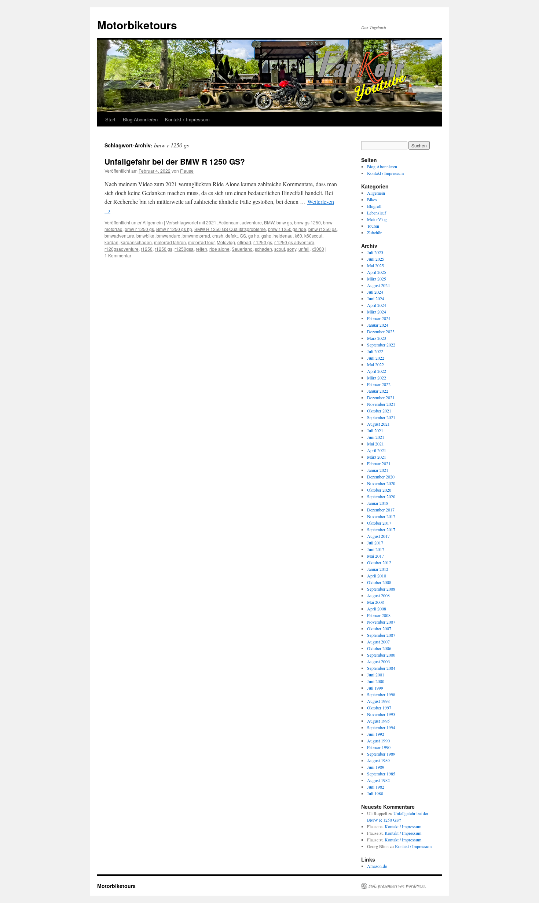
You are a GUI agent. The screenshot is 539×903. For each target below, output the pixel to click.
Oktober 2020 (379, 490)
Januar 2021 (377, 470)
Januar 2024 (377, 325)
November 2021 (381, 404)
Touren (373, 226)
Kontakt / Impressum (187, 119)
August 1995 (378, 721)
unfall (303, 249)
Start (110, 119)
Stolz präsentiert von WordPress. (397, 886)
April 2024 (376, 305)
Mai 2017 (375, 556)
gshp (266, 235)
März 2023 (376, 338)
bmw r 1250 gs (139, 229)
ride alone (219, 249)
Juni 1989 (375, 767)
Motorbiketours (137, 25)
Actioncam (229, 222)
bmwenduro (168, 235)
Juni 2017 (375, 549)
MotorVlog (377, 219)
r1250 (147, 249)
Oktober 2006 (379, 648)
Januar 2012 (377, 569)
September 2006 (381, 655)
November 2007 (381, 622)
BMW (269, 222)
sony (291, 249)
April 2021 (376, 450)
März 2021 (376, 457)
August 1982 (378, 780)
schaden (263, 249)
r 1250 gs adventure (294, 242)
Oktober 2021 (379, 411)
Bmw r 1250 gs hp (174, 229)
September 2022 (381, 345)
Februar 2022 (378, 384)
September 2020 (381, 496)
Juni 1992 (375, 734)
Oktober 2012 (379, 562)
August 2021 (378, 424)
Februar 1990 (378, 747)
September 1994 (381, 727)
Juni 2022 (375, 358)
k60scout (313, 235)
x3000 (318, 249)
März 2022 (376, 378)
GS (243, 235)
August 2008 (378, 595)
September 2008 (381, 589)
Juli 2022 (375, 351)
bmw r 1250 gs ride (287, 229)
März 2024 (376, 312)
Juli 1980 (375, 793)
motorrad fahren (170, 242)
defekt (231, 235)
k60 (298, 235)
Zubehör (374, 232)
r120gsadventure (121, 249)
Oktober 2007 (379, 628)
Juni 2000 (375, 681)
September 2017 (381, 529)
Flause (187, 171)
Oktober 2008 (379, 582)
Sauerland (242, 249)
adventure (252, 222)
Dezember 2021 (381, 397)
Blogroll (374, 206)
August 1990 (378, 741)
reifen (201, 249)
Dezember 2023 (381, 331)
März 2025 (376, 279)
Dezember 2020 (381, 477)
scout (279, 249)
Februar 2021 (378, 463)
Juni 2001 (375, 675)
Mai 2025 (375, 265)
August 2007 (378, 642)
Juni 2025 (375, 259)
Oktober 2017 (379, 523)
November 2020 (381, 483)
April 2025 (376, 272)
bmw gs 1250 (307, 222)
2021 (211, 222)
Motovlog (226, 242)
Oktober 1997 (379, 708)
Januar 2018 (377, 503)
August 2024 (378, 285)
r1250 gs (163, 249)
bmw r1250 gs (322, 229)
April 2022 (376, 371)
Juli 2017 (375, 543)
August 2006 (378, 661)
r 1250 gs (262, 242)
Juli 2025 (375, 252)
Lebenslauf (376, 213)
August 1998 (378, 701)
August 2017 (378, 536)
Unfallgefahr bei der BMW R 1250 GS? (174, 161)
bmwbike (145, 235)
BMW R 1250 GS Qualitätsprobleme (230, 229)
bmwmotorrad (196, 235)
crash (217, 235)
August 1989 (378, 760)
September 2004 (381, 668)
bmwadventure (119, 235)
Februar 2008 (378, 615)
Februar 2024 (378, 318)
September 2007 (381, 635)
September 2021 (381, 417)
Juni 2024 (375, 298)
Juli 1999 (375, 688)
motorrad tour (201, 242)
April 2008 (376, 609)
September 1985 (381, 774)
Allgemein (153, 222)
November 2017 (381, 516)
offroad (244, 242)
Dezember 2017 (381, 510)
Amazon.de (377, 866)
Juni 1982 (375, 787)
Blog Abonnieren (140, 119)
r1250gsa (184, 249)
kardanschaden (136, 242)
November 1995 (381, 714)
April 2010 (376, 576)
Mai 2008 (375, 602)
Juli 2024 (375, 292)
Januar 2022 (377, 391)
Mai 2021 (375, 444)
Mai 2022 (375, 364)
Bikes (372, 199)
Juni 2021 (375, 437)
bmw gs (284, 222)
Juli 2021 (375, 430)
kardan (111, 242)
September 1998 (381, 694)
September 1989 (381, 754)
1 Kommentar (117, 255)
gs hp (253, 235)
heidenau (283, 235)
